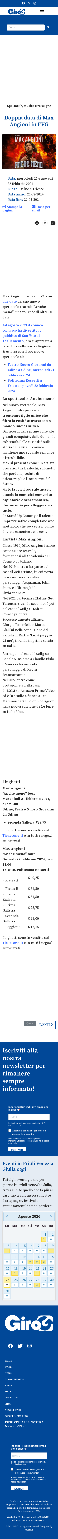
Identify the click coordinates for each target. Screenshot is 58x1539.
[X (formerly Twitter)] (45, 223)
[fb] (9, 1342)
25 (16, 1282)
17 (8, 1270)
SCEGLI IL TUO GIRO (16, 1416)
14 (37, 1259)
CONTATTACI (12, 1397)
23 (52, 1270)
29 (44, 1282)
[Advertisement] (29, 66)
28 (37, 1282)
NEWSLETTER (13, 1410)
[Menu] (42, 11)
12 (24, 1259)
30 (52, 1282)
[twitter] (19, 1342)
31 (8, 1293)
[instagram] (29, 1342)
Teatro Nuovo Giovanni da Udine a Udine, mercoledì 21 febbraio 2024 (31, 370)
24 (8, 1282)
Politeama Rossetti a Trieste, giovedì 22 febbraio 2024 (30, 385)
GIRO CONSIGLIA (14, 1379)
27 (30, 1282)
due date (9, 301)
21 (37, 1270)
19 (24, 1270)
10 (8, 1259)
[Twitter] (29, 3)
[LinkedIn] (53, 223)
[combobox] (26, 27)
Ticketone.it (12, 835)
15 (44, 1259)
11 (16, 1259)
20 (30, 1270)
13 (30, 1259)
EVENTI (9, 1367)
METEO (9, 1391)
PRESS (8, 1385)
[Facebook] (23, 3)
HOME (8, 1361)
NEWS (8, 1373)
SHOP (8, 1404)
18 (16, 1270)
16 (52, 1259)
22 (44, 1270)
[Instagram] (35, 3)
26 (24, 1282)
